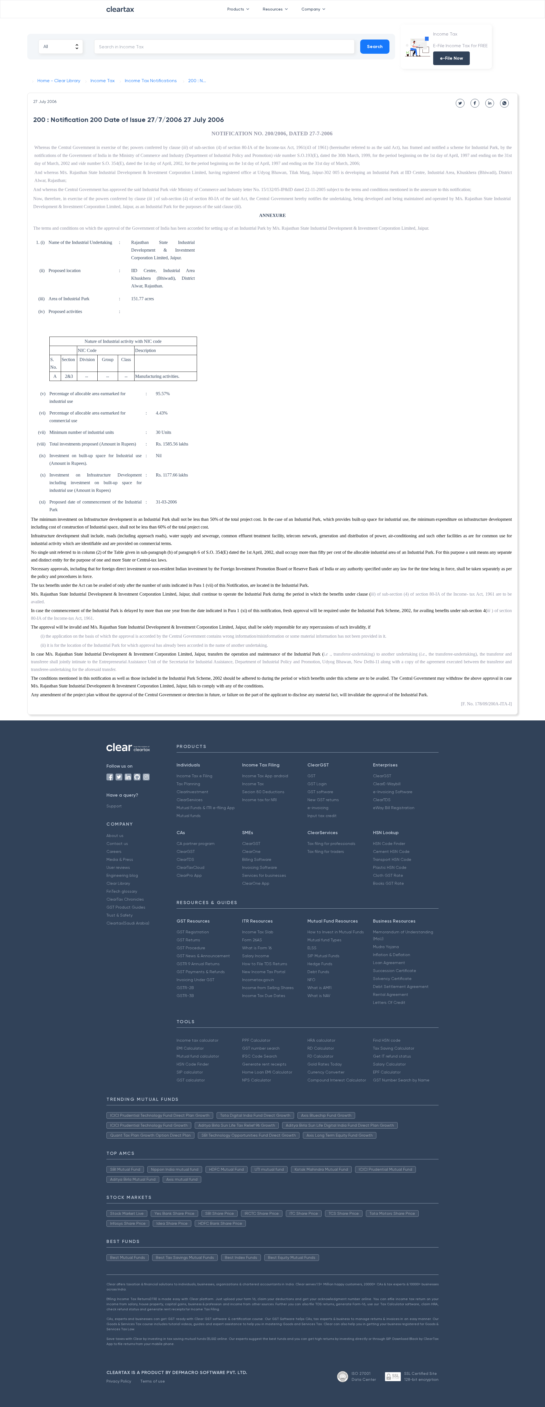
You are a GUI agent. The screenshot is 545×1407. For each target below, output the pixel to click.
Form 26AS (252, 940)
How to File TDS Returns (264, 964)
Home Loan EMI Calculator (267, 1072)
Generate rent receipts (264, 1064)
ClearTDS (382, 799)
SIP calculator (190, 1072)
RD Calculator (320, 1048)
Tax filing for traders (325, 851)
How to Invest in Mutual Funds (335, 932)
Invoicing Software (259, 867)
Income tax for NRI (259, 799)
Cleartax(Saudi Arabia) (127, 923)
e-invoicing (317, 807)
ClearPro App (189, 875)
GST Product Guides (125, 907)
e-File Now (451, 58)
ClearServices (190, 799)
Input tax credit (322, 815)
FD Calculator (320, 1056)
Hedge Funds (319, 964)
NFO (311, 979)
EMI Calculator (190, 1048)
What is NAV (318, 995)
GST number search (261, 1048)
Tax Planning (188, 784)
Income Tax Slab (257, 932)
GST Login (317, 784)
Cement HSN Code (391, 851)
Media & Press (119, 859)
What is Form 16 (257, 948)
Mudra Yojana (386, 946)
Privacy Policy (118, 1381)
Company (310, 9)
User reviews (118, 867)
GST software (320, 792)
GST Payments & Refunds (201, 971)
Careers (113, 851)
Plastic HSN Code (389, 867)
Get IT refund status (392, 1056)
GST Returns (188, 940)
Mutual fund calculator (198, 1056)
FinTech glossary (121, 891)
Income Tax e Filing (194, 776)
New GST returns (323, 799)
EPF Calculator (387, 1072)
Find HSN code (387, 1040)
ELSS (311, 948)
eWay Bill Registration (393, 807)
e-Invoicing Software (392, 792)
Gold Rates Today (324, 1064)
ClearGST (382, 776)
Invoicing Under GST (195, 979)
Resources (273, 9)
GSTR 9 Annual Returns (198, 964)
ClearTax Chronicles (125, 899)
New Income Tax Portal (263, 971)
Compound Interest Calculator (336, 1080)
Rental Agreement (390, 994)
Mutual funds (189, 815)
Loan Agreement (389, 962)
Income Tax (253, 784)
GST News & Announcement (203, 956)
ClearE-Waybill (387, 784)
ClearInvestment (192, 792)
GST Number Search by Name (401, 1080)
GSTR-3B (185, 995)
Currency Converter (325, 1072)
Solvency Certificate (392, 978)
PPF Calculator (256, 1040)
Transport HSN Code (392, 859)
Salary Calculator (389, 1064)
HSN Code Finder (389, 843)
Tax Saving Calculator (393, 1048)
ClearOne (251, 851)
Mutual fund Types (324, 940)
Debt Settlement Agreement (401, 986)
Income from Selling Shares (268, 987)
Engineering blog (122, 875)
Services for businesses (264, 875)
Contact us (117, 843)
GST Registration (193, 932)
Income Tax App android (265, 776)
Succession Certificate (394, 970)
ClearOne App (255, 883)
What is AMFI (319, 987)
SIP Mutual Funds (323, 956)
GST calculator (191, 1080)
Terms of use (152, 1381)
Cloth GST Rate (388, 875)
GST (311, 776)
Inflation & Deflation (391, 954)
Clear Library (118, 883)
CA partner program (196, 843)
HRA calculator (321, 1040)
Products (235, 9)
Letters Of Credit (389, 1002)
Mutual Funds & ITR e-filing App (206, 807)
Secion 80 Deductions (263, 792)
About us (114, 835)
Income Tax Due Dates (263, 995)
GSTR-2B (185, 987)
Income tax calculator (197, 1040)
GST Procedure (191, 948)
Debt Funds (318, 971)
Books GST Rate (388, 883)
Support (114, 806)
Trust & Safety (119, 915)
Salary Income (255, 956)
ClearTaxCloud (190, 867)
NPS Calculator (256, 1080)
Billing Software (256, 859)
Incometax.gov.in (258, 979)
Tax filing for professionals (331, 843)
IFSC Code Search (259, 1056)
